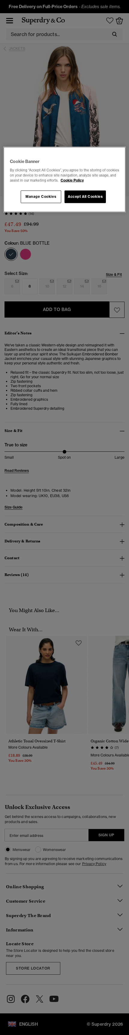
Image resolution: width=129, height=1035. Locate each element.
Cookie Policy (72, 180)
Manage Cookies (41, 197)
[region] (64, 180)
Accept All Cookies (85, 197)
